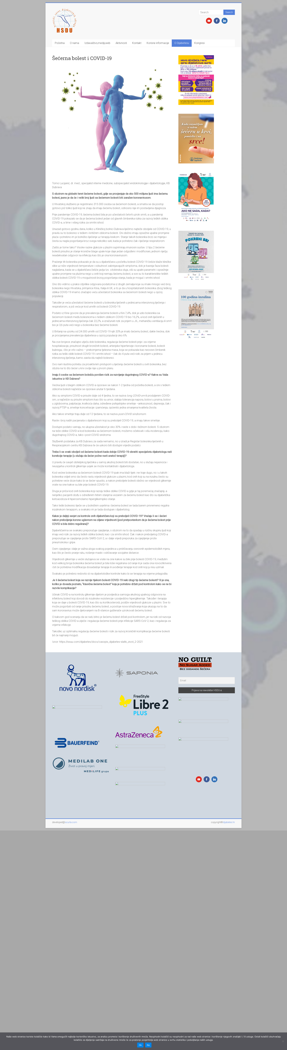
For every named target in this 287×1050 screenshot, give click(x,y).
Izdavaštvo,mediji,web (97, 43)
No (148, 1045)
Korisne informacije (158, 43)
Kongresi (199, 43)
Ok (140, 1045)
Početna (60, 43)
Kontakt (136, 43)
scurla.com (71, 822)
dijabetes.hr (229, 822)
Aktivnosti (121, 43)
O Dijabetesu (181, 43)
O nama (74, 43)
